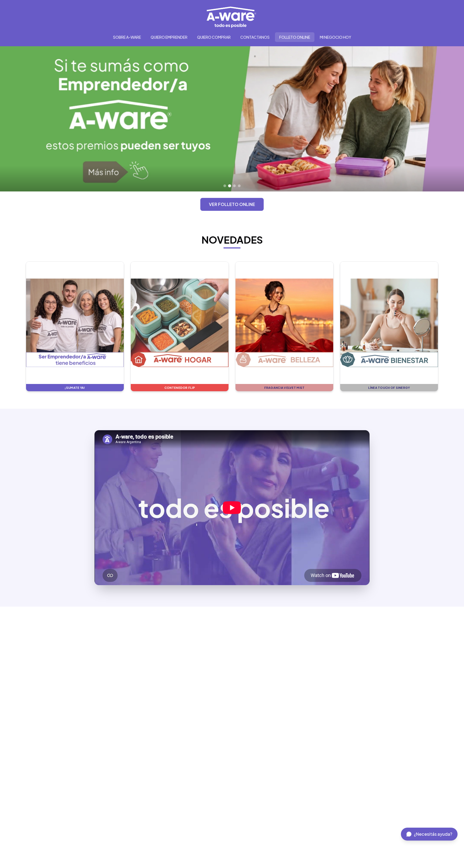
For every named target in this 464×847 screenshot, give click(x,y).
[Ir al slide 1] (224, 185)
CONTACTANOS (255, 37)
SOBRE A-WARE (127, 37)
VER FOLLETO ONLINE (232, 204)
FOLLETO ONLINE (294, 37)
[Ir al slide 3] (234, 185)
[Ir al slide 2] (229, 185)
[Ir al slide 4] (239, 185)
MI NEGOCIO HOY (335, 37)
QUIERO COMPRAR (214, 37)
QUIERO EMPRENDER (169, 37)
